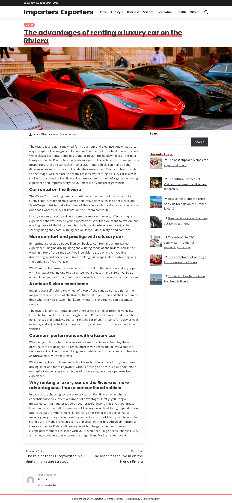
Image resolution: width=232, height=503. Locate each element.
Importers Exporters (59, 12)
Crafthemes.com (150, 498)
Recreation (165, 12)
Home (103, 12)
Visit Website (47, 485)
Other (194, 12)
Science (148, 12)
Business (133, 12)
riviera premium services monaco (87, 216)
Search (154, 133)
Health (181, 12)
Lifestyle (117, 12)
